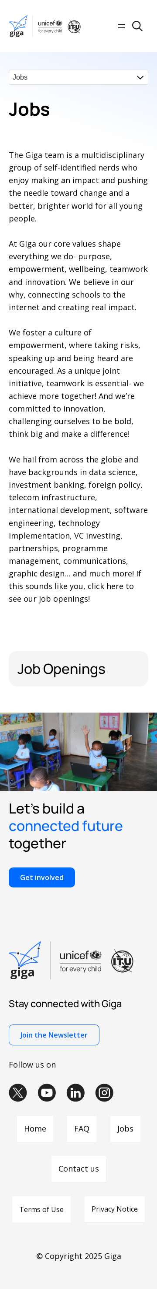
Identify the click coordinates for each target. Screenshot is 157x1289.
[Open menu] (121, 26)
